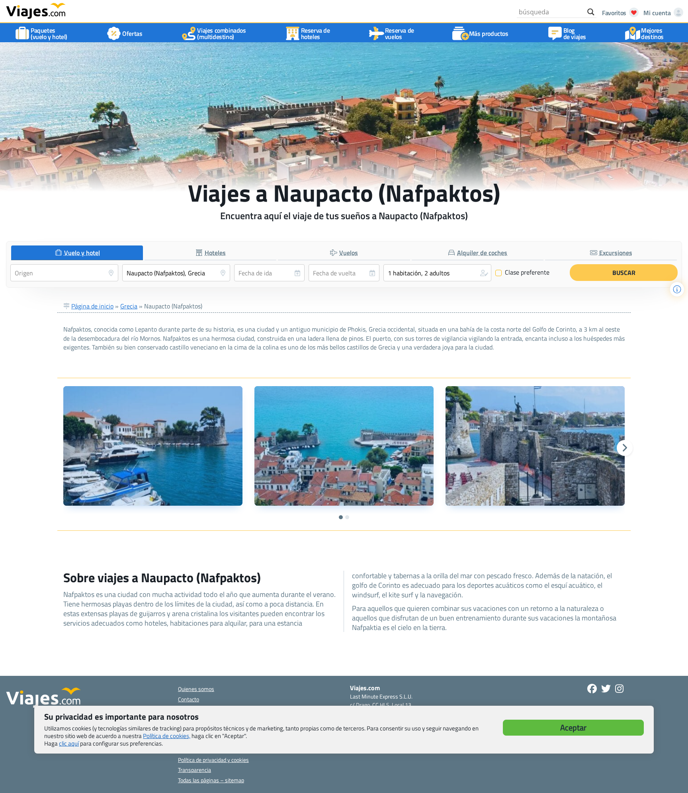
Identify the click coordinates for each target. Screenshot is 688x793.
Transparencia (194, 770)
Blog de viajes (574, 33)
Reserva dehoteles (315, 33)
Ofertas (132, 33)
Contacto (188, 699)
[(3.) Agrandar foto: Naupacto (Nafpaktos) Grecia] (535, 446)
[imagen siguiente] (625, 448)
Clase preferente (522, 272)
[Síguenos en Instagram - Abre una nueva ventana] (619, 688)
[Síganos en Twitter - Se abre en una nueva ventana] (606, 688)
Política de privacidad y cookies (213, 760)
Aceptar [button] (573, 727)
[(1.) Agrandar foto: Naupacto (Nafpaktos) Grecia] (152, 446)
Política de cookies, (166, 735)
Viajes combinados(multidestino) (221, 33)
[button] (437, 272)
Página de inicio (92, 306)
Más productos (488, 33)
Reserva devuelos (399, 33)
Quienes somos (196, 689)
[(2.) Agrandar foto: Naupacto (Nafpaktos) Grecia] (344, 446)
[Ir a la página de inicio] (36, 10)
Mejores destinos (652, 33)
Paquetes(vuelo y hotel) (49, 33)
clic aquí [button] (69, 743)
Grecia (128, 306)
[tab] (77, 252)
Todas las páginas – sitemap (211, 780)
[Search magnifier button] (590, 12)
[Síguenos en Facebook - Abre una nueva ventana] (592, 688)
